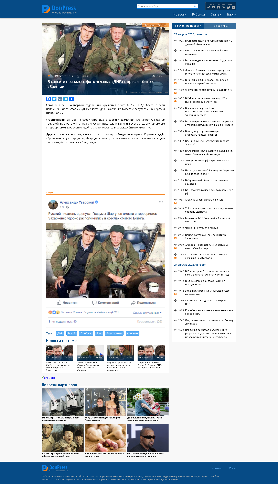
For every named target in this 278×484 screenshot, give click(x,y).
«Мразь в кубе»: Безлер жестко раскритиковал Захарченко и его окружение (120, 358)
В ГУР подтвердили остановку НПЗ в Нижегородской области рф (204, 99)
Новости (179, 14)
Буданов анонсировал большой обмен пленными (204, 52)
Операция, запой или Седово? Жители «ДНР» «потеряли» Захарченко (151, 358)
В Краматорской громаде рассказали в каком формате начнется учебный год (204, 272)
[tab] (188, 26)
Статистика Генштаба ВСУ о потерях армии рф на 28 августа (204, 256)
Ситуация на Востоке (155, 25)
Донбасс (86, 333)
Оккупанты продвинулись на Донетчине (204, 91)
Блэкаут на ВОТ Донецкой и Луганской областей (204, 219)
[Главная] (46, 9)
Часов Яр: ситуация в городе (204, 228)
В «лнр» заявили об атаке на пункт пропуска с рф (204, 282)
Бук (99, 333)
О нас (232, 468)
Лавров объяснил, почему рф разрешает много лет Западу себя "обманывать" (204, 71)
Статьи (216, 14)
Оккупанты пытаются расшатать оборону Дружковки (204, 321)
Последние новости (188, 25)
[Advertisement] (105, 167)
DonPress (64, 7)
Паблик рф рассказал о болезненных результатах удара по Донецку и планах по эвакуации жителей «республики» (204, 333)
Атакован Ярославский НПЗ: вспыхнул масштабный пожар (204, 246)
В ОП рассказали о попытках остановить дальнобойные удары (204, 42)
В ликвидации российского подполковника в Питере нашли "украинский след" (204, 111)
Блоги (231, 14)
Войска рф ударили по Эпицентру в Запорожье (204, 236)
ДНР (60, 333)
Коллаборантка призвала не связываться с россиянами (204, 311)
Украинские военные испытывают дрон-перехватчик (204, 292)
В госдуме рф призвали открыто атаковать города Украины (204, 132)
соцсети (132, 333)
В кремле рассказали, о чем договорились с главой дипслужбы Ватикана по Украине (204, 122)
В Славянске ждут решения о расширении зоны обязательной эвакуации (204, 152)
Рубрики (198, 14)
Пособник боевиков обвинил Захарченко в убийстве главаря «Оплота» (90, 358)
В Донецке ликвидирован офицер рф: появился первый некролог (204, 81)
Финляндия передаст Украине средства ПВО (204, 302)
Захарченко (114, 333)
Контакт (217, 468)
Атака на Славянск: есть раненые (204, 200)
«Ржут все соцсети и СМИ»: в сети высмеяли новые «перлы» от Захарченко (59, 358)
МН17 (71, 333)
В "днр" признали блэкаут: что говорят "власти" (204, 142)
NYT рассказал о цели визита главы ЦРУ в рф (204, 191)
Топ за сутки (220, 25)
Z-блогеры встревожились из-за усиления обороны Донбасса (204, 209)
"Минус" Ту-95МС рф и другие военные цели (204, 162)
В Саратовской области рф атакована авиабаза (204, 181)
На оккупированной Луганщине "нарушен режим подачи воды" (204, 171)
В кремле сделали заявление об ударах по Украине (204, 61)
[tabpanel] (204, 185)
